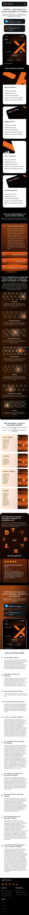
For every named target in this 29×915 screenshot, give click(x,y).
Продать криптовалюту (6, 890)
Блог (2, 902)
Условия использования (21, 894)
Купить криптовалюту (6, 895)
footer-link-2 (3, 911)
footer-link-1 (3, 908)
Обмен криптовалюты (6, 893)
